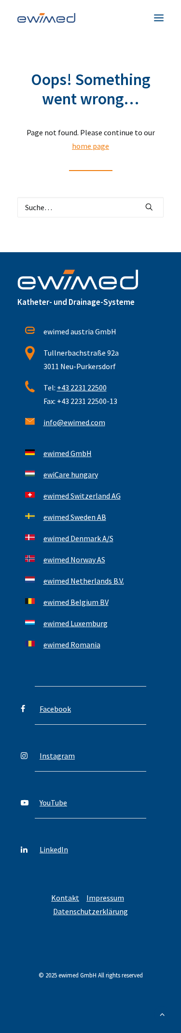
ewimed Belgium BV (76, 602)
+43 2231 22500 (82, 387)
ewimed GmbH (67, 453)
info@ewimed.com (74, 422)
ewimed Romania (71, 644)
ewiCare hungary (70, 474)
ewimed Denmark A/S (78, 538)
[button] (159, 18)
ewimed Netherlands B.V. (83, 581)
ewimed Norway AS (74, 559)
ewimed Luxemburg (75, 623)
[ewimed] (46, 18)
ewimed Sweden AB (74, 517)
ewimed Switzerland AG (82, 496)
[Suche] (90, 207)
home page (90, 146)
